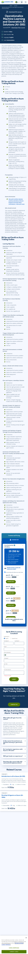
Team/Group (14, 638)
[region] (15, 595)
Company (6, 658)
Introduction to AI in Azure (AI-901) (13, 776)
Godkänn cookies (14, 951)
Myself (7, 638)
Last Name (17, 640)
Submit (14, 679)
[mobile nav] (25, 2)
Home (11, 5)
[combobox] (5, 654)
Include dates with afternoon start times (14, 572)
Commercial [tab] (15, 539)
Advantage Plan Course (18, 27)
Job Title (5, 663)
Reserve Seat (10, 581)
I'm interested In (7, 669)
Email (5, 646)
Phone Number (7, 652)
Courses (15, 5)
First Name (6, 640)
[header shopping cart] (21, 2)
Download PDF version (15, 12)
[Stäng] (26, 937)
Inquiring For (6, 636)
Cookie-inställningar (14, 947)
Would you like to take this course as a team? (13, 568)
